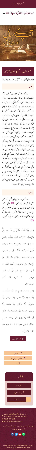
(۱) (12, 203)
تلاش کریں (16, 399)
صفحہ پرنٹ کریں (16, 339)
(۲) (32, 220)
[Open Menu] (4, 13)
